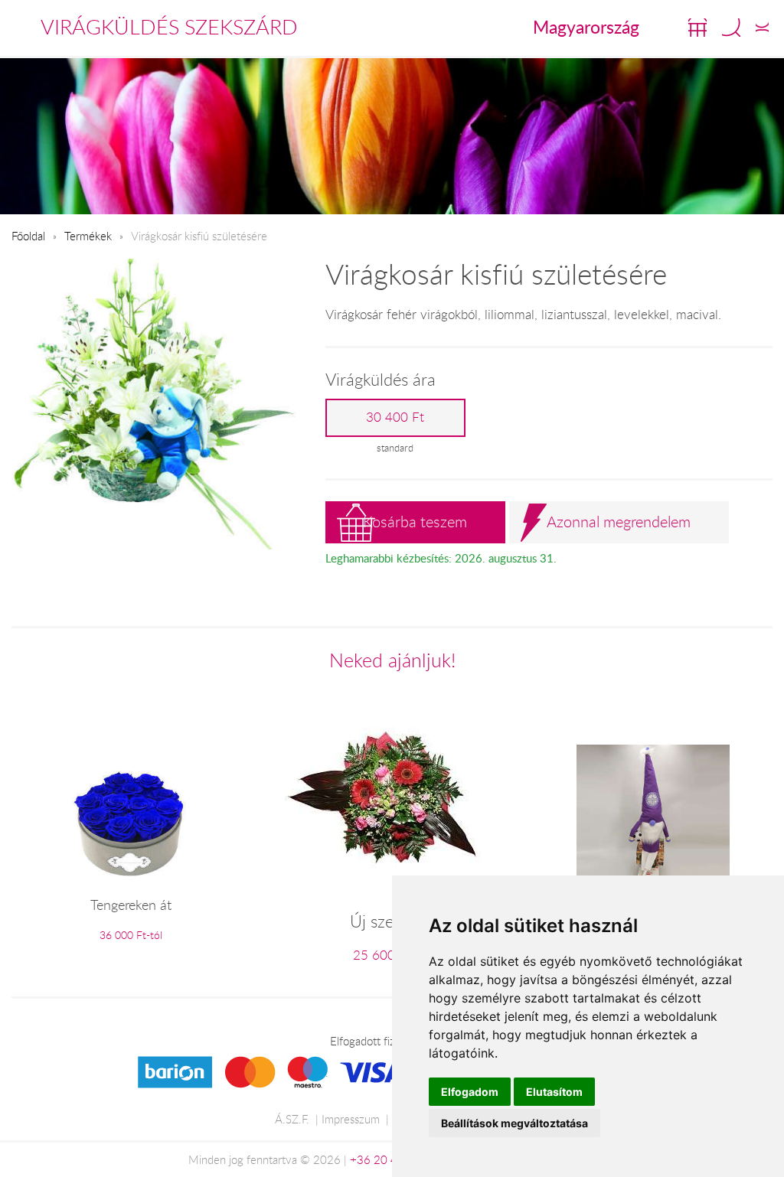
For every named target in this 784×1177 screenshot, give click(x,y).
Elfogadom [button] (469, 1091)
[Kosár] (697, 27)
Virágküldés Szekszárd (169, 27)
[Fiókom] (762, 27)
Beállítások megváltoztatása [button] (514, 1123)
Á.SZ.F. (292, 1118)
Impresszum (351, 1118)
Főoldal (28, 235)
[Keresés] (731, 27)
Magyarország (586, 26)
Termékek (88, 235)
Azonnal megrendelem (619, 521)
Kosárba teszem (415, 521)
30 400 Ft (395, 417)
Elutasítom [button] (554, 1091)
